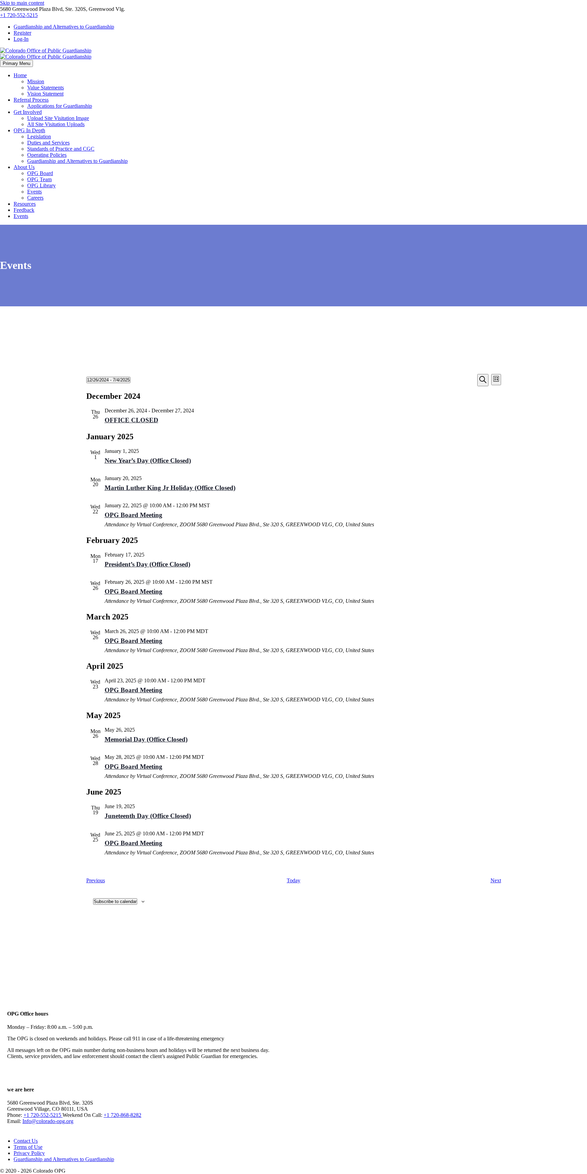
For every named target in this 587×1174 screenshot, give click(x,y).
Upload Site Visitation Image (58, 118)
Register (22, 33)
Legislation (39, 136)
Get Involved (28, 112)
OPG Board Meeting (133, 514)
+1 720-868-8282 (122, 1115)
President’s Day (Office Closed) (147, 564)
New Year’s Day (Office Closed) (148, 460)
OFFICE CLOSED (131, 420)
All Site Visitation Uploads (56, 124)
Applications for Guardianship (59, 106)
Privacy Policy (29, 1153)
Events (34, 191)
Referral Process (31, 100)
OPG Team (39, 179)
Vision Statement (45, 94)
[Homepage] (45, 53)
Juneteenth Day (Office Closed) (148, 815)
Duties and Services (48, 143)
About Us (24, 167)
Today (293, 880)
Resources (25, 204)
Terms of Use (28, 1147)
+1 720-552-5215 (19, 15)
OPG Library (41, 185)
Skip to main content (22, 3)
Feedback (24, 210)
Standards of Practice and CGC (60, 149)
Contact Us (26, 1141)
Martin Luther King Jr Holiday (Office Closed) (170, 487)
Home (20, 75)
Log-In (21, 39)
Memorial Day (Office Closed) (146, 739)
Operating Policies (47, 155)
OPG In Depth (29, 130)
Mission (35, 81)
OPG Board (40, 173)
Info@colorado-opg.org (47, 1121)
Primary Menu (16, 63)
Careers (35, 198)
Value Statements (45, 87)
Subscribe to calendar (115, 901)
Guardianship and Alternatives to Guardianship (64, 27)
